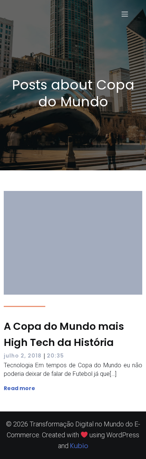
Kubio (79, 445)
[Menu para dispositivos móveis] (124, 13)
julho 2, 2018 (23, 355)
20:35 (55, 355)
